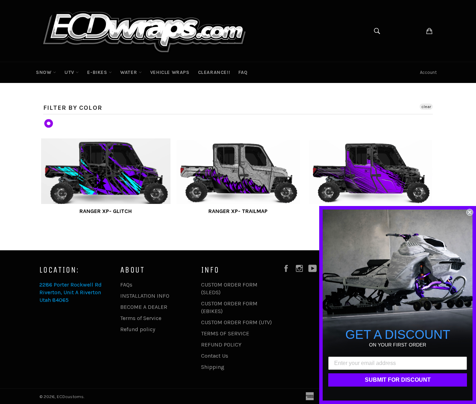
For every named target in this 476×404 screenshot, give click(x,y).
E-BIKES (98, 72)
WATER (129, 72)
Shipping (212, 367)
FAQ (243, 72)
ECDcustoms (70, 396)
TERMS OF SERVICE (225, 333)
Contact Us (214, 355)
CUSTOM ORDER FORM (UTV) (236, 322)
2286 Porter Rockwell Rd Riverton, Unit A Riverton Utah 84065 (70, 292)
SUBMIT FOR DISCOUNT (398, 380)
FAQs (126, 284)
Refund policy (137, 329)
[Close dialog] (469, 212)
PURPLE (49, 123)
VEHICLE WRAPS (170, 72)
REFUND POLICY (221, 344)
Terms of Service (140, 318)
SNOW (44, 72)
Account (428, 72)
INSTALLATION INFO (144, 295)
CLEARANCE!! (214, 72)
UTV (70, 72)
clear (426, 106)
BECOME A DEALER (143, 307)
